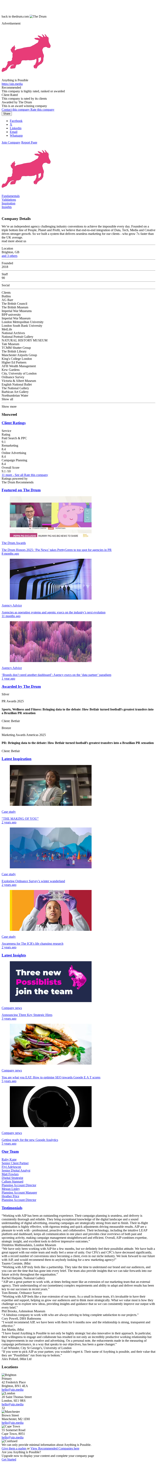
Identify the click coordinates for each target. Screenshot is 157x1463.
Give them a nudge (14, 1448)
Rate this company (36, 475)
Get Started (9, 1459)
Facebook (16, 121)
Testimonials (12, 1208)
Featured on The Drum (21, 490)
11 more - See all (13, 475)
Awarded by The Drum (21, 686)
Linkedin (15, 128)
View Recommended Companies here (54, 1448)
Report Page (29, 142)
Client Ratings (14, 423)
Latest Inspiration (16, 759)
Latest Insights (14, 955)
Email (13, 132)
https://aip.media (12, 84)
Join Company (11, 142)
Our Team (10, 1151)
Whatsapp (16, 135)
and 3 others (9, 256)
